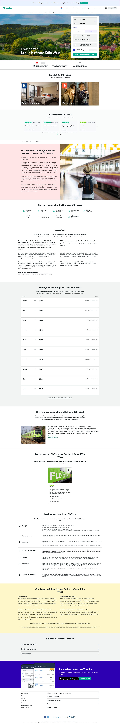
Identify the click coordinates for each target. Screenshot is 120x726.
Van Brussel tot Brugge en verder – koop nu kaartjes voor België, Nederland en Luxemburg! (59, 3)
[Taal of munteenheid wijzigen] (62, 8)
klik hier (81, 293)
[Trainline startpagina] (7, 8)
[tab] (60, 644)
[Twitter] (48, 717)
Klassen (60, 12)
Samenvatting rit (43, 12)
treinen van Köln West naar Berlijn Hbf (42, 274)
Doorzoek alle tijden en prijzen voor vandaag (60, 397)
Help (22, 695)
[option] (79, 31)
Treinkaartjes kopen (32, 12)
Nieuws (23, 698)
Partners (23, 702)
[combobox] (85, 19)
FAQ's (91, 12)
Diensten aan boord (69, 12)
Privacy (23, 707)
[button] (60, 3)
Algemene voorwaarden (26, 705)
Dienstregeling (52, 12)
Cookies (27, 707)
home (22, 141)
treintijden (27, 141)
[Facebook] (45, 717)
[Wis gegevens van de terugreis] (95, 40)
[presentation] (76, 8)
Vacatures (23, 700)
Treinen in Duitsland (53, 437)
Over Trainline (24, 693)
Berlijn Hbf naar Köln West (35, 141)
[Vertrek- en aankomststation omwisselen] (95, 21)
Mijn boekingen (86, 8)
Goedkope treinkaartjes (82, 12)
